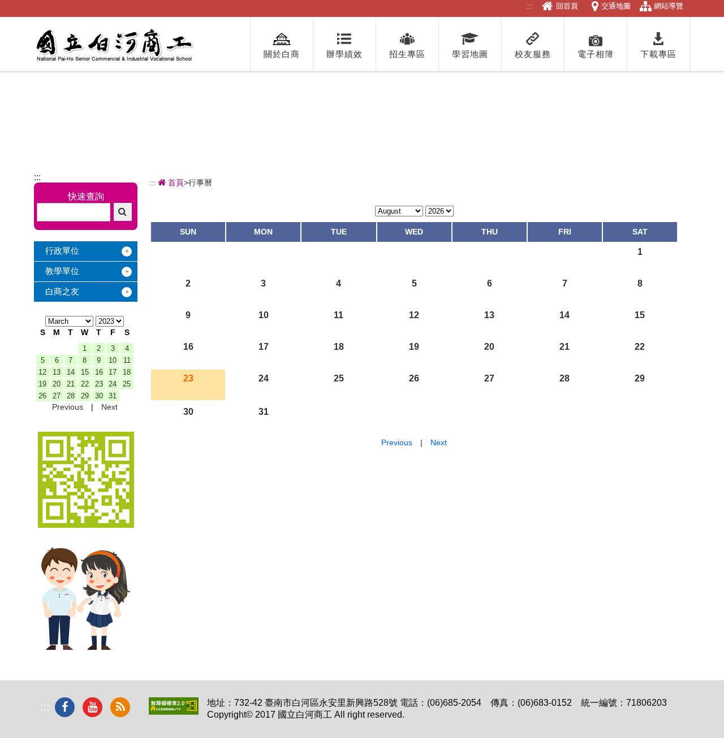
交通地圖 (616, 6)
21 (71, 384)
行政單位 (62, 250)
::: (529, 6)
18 (127, 372)
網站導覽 (668, 6)
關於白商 (282, 54)
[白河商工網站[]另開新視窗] (86, 524)
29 (85, 396)
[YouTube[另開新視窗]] (92, 707)
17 (113, 372)
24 (113, 384)
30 (99, 396)
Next (109, 406)
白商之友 (62, 291)
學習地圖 (470, 54)
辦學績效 (344, 54)
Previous (67, 406)
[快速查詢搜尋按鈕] (123, 212)
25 (127, 384)
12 (42, 372)
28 (71, 396)
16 (99, 372)
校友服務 (533, 54)
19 (42, 384)
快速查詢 (86, 196)
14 (71, 372)
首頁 (175, 182)
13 (57, 372)
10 (113, 360)
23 (99, 384)
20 (57, 384)
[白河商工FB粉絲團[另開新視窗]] (65, 707)
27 (57, 396)
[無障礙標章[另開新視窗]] (174, 712)
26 (42, 396)
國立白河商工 (114, 45)
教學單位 (62, 271)
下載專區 (658, 54)
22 (85, 384)
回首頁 (567, 6)
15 (85, 372)
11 (127, 360)
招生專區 (407, 54)
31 (113, 396)
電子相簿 (596, 54)
